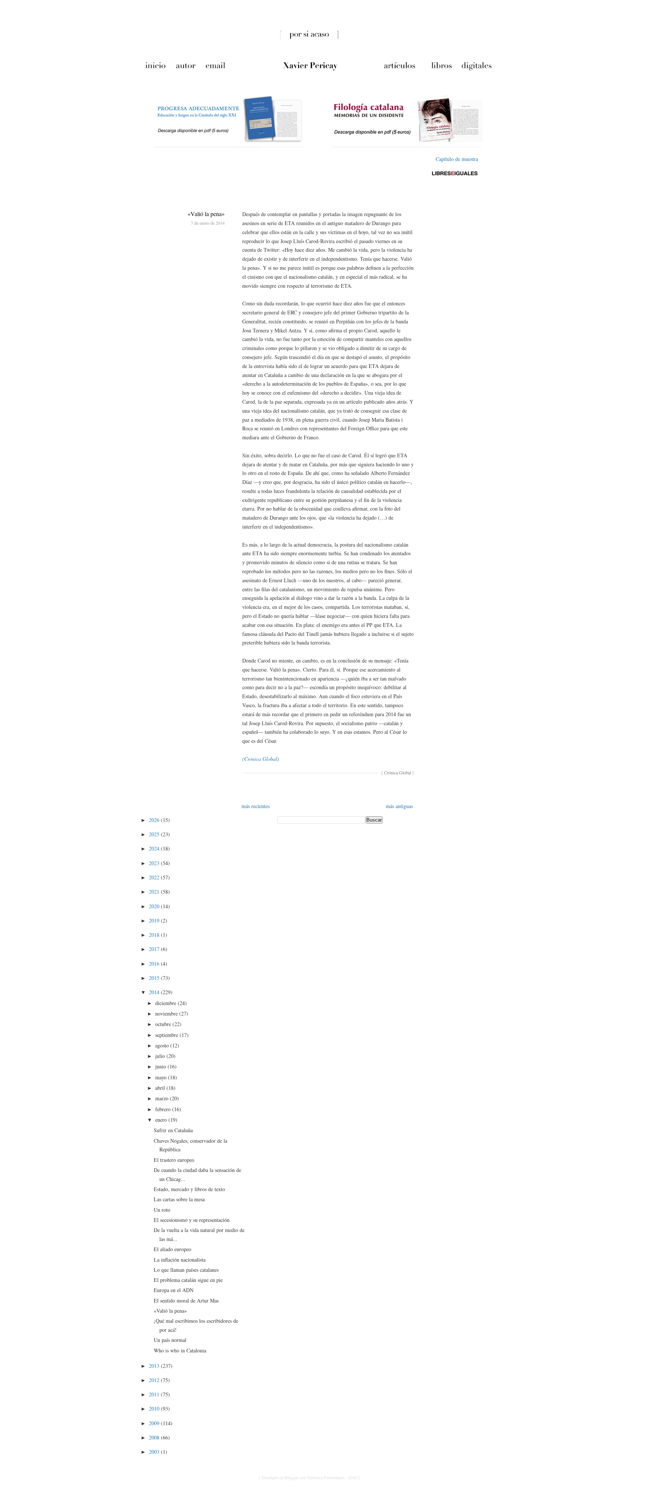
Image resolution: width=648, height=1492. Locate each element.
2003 (155, 1451)
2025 (155, 834)
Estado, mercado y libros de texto (189, 1189)
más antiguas (399, 806)
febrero (163, 1109)
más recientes (256, 806)
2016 (155, 963)
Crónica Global (397, 772)
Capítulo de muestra (457, 158)
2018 (155, 934)
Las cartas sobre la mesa (179, 1199)
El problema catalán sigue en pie (188, 1279)
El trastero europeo (174, 1159)
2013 (155, 1365)
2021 (155, 891)
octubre (163, 1024)
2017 (155, 949)
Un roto (162, 1209)
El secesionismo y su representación (192, 1219)
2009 (155, 1423)
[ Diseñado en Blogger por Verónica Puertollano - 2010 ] (309, 1477)
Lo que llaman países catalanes (186, 1269)
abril (160, 1087)
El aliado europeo (172, 1249)
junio (161, 1066)
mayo (161, 1077)
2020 (155, 906)
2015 (155, 977)
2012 (155, 1380)
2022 (155, 877)
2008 (155, 1437)
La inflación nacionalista (180, 1259)
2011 (155, 1394)
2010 (155, 1408)
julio (160, 1055)
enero (161, 1119)
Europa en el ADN (174, 1290)
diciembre (166, 1003)
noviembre (167, 1013)
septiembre (167, 1034)
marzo (162, 1098)
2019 (155, 920)
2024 (155, 848)
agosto (162, 1045)
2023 (155, 863)
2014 (155, 992)
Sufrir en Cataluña (173, 1130)
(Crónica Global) (260, 758)
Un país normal (170, 1339)
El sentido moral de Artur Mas (186, 1300)
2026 (155, 819)
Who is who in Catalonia (180, 1350)
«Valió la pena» (206, 214)
